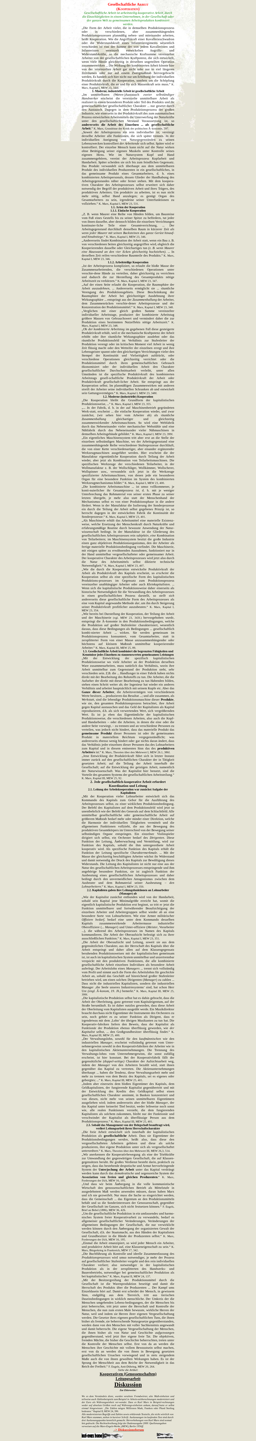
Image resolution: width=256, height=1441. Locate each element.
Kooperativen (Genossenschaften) (128, 1374)
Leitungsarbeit (128, 1378)
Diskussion (128, 1384)
